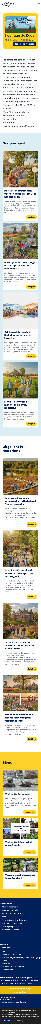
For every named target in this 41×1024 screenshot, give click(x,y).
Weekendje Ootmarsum (17, 794)
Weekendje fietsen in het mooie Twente (18, 844)
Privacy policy (7, 926)
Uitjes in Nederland (10, 907)
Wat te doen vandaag (11, 913)
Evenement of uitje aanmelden (20, 990)
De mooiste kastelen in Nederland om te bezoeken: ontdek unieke (19, 645)
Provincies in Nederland (12, 954)
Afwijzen (18, 1020)
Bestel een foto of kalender (13, 966)
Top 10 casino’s (8, 970)
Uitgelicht (6, 948)
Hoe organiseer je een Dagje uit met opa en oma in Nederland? (19, 265)
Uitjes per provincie (10, 910)
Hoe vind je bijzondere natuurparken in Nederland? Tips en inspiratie (20, 501)
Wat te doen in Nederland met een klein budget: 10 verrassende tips (18, 717)
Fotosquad (6, 963)
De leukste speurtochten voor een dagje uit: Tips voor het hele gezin (20, 193)
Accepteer (7, 1020)
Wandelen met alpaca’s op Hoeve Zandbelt (19, 876)
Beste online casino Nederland (14, 920)
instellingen (35, 1016)
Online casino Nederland (12, 923)
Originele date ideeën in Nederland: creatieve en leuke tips (17, 335)
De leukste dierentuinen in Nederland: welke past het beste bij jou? (19, 573)
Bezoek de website (24, 44)
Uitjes (4, 917)
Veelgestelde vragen (10, 930)
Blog (3, 951)
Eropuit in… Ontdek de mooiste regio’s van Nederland (16, 404)
